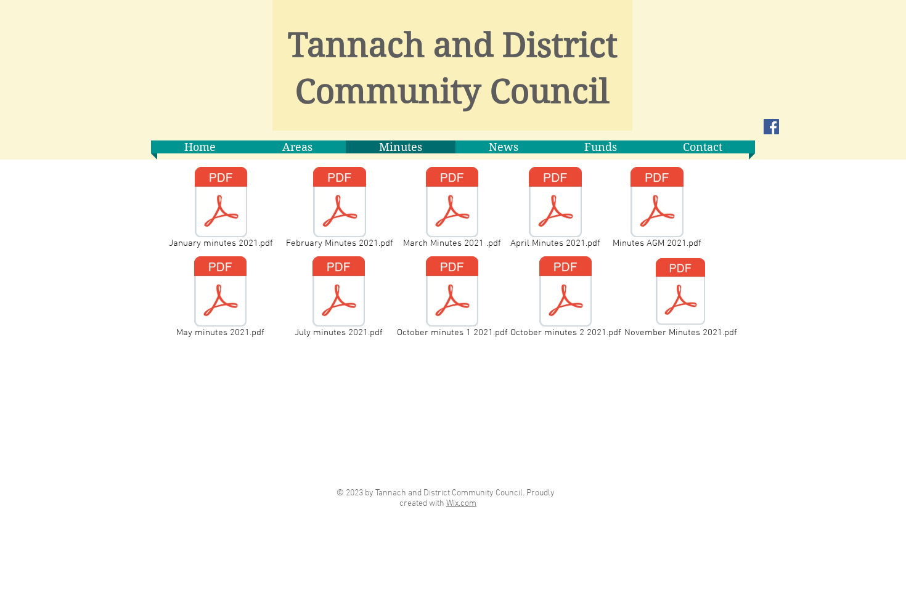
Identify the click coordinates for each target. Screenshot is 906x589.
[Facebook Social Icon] (771, 126)
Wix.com (461, 503)
